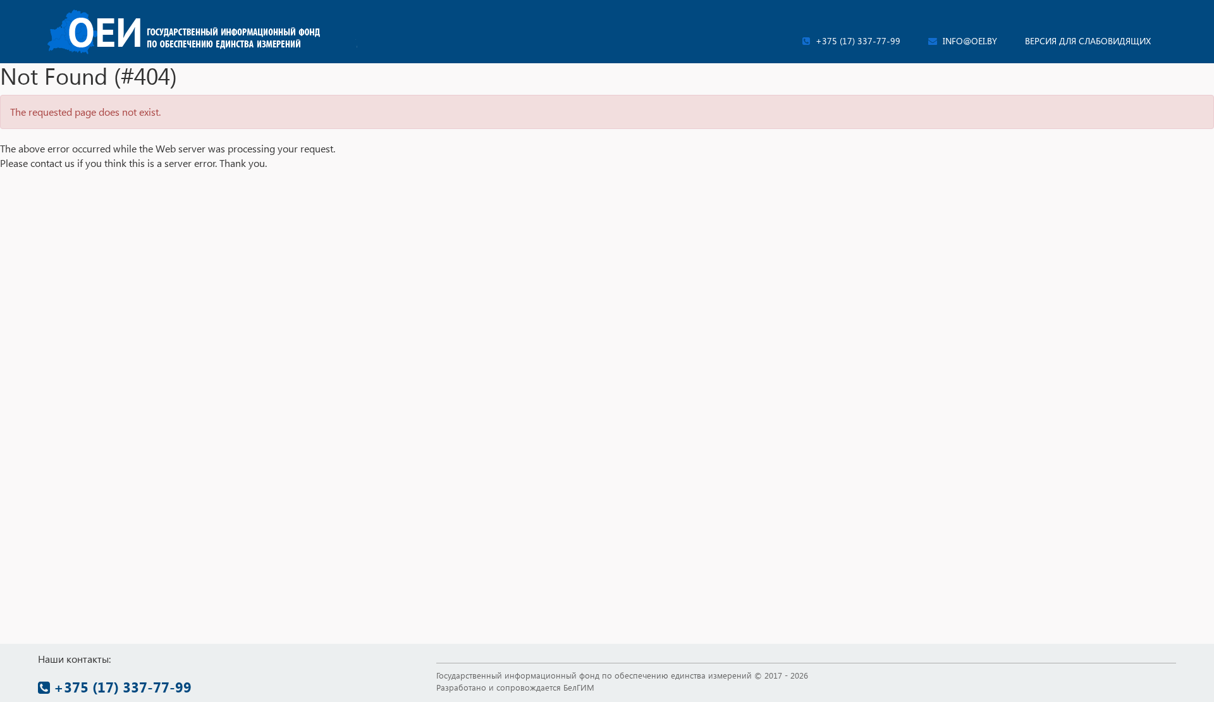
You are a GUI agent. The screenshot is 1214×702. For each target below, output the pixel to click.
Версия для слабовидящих (1088, 41)
